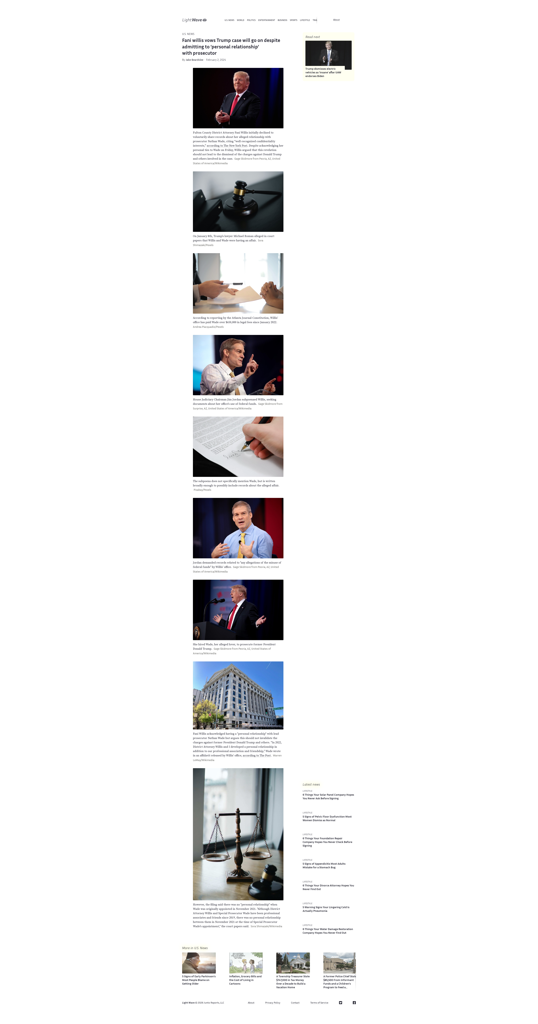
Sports (293, 20)
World (240, 20)
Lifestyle (305, 20)
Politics (251, 20)
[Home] (194, 20)
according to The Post (257, 755)
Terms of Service (319, 1003)
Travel (316, 20)
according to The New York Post (227, 146)
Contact (295, 1003)
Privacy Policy (272, 1003)
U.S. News (229, 20)
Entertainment (266, 20)
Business (282, 20)
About (336, 20)
